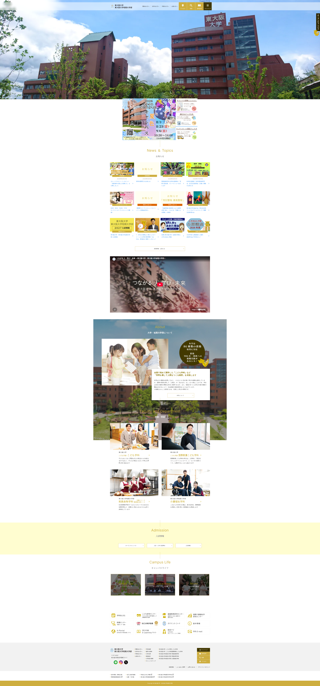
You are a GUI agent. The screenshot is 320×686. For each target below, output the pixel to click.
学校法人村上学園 (145, 674)
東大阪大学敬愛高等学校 (165, 674)
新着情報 (171, 667)
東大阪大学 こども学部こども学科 (168, 649)
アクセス (182, 8)
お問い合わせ (191, 667)
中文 (208, 1)
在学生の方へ (155, 6)
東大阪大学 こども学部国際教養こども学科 (171, 651)
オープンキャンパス (131, 545)
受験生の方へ (146, 6)
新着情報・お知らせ (159, 248)
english (203, 1)
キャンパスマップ (151, 661)
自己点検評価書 (131, 674)
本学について (180, 395)
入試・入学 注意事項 (159, 545)
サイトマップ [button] (208, 8)
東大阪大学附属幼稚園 (147, 677)
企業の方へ (175, 6)
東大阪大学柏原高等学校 (165, 677)
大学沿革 (148, 653)
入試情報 (188, 545)
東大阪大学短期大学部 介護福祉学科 (169, 658)
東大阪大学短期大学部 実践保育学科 (169, 656)
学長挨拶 (148, 649)
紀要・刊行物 (130, 677)
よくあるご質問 (181, 667)
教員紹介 (148, 656)
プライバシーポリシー (204, 667)
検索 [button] (191, 8)
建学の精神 (149, 651)
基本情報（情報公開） (117, 674)
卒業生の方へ (165, 6)
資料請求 (199, 8)
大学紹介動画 (149, 658)
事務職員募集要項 (116, 677)
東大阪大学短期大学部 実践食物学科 (169, 653)
